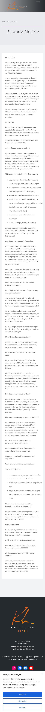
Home (4, 22)
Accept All (22, 695)
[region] (22, 691)
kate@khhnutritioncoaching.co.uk (18, 506)
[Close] (42, 673)
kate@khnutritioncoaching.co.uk (22, 540)
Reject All (22, 707)
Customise (22, 701)
